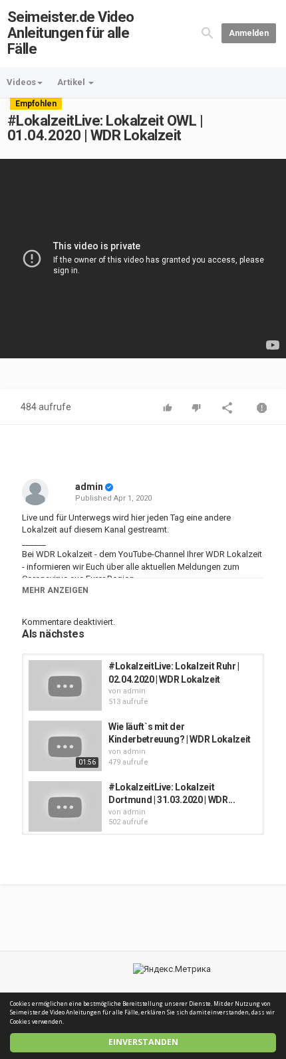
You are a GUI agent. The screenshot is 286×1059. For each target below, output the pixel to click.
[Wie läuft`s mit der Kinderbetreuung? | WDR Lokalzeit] (65, 746)
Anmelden (249, 33)
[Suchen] (207, 33)
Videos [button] (21, 82)
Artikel (72, 82)
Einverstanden (143, 1042)
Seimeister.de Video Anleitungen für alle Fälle (70, 33)
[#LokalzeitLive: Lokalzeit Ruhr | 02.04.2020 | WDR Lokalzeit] (65, 685)
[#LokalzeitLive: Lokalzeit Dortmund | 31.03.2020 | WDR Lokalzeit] (65, 806)
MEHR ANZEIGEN (55, 590)
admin (89, 486)
